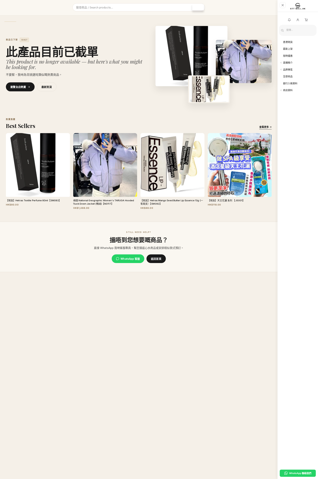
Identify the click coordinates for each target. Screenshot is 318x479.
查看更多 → (265, 126)
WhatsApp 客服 (130, 258)
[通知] (289, 19)
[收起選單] (283, 5)
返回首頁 (156, 258)
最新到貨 (46, 86)
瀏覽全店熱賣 (18, 86)
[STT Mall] (298, 7)
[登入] (298, 19)
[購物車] (306, 19)
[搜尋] (198, 7)
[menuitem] (298, 42)
